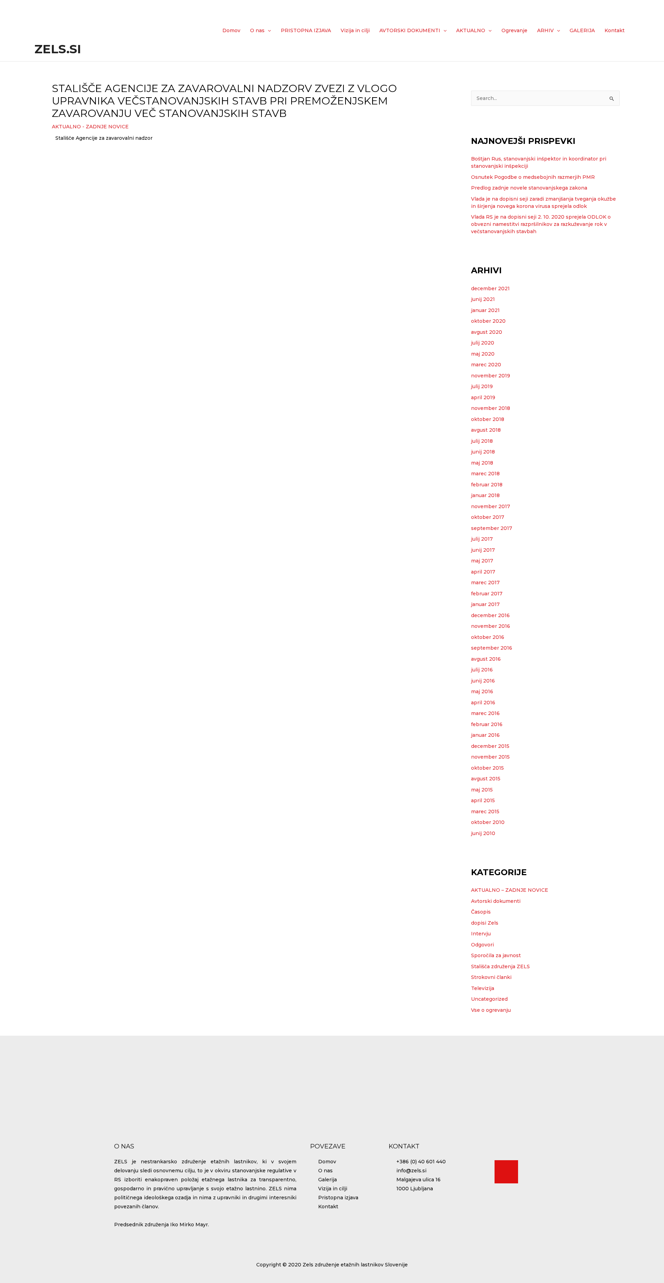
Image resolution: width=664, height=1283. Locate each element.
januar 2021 (485, 310)
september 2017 (491, 528)
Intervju (481, 934)
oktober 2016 (487, 637)
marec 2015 (485, 811)
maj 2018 (482, 463)
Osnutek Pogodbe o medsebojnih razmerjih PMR (533, 177)
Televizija (482, 988)
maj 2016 (482, 691)
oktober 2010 (488, 822)
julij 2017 (482, 539)
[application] (268, 30)
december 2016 (490, 615)
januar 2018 (485, 495)
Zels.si (58, 49)
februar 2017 (486, 593)
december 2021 (490, 288)
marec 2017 (485, 582)
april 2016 (483, 702)
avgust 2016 (486, 659)
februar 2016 (486, 724)
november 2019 (490, 376)
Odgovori (482, 945)
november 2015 (490, 757)
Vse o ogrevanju (491, 1010)
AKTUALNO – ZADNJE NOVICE (509, 890)
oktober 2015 (487, 768)
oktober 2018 (487, 419)
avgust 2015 (485, 779)
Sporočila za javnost (496, 955)
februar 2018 (486, 485)
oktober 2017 (487, 517)
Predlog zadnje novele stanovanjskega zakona (529, 188)
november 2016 (490, 626)
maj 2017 (482, 561)
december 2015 (490, 746)
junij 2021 (483, 299)
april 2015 (483, 800)
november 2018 (490, 408)
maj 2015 (482, 790)
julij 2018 (482, 441)
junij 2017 (483, 550)
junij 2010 (483, 833)
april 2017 (483, 572)
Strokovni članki (491, 977)
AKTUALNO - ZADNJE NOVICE (90, 126)
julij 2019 (482, 386)
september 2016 (491, 648)
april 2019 (483, 397)
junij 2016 (483, 681)
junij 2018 (483, 452)
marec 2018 (485, 473)
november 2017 (490, 506)
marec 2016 (485, 713)
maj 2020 (483, 354)
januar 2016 (485, 735)
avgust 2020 (486, 332)
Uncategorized (489, 999)
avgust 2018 (486, 430)
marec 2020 (486, 364)
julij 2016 (482, 670)
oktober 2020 (488, 321)
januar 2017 (485, 604)
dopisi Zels (484, 923)
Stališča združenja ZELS (500, 966)
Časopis (481, 912)
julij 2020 (482, 343)
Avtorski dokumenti (495, 901)
